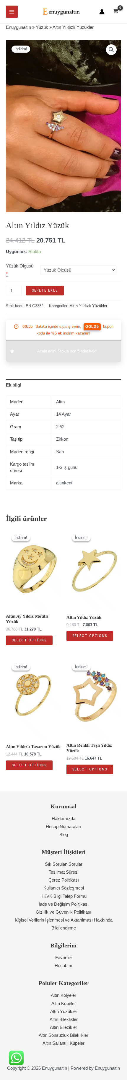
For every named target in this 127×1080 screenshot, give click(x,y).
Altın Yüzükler (63, 1011)
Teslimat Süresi (63, 872)
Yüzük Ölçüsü (19, 266)
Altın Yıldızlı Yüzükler (73, 27)
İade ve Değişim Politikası (64, 904)
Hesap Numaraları (63, 826)
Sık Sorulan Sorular (63, 864)
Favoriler (63, 957)
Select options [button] (29, 640)
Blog (63, 834)
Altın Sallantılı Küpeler (63, 1043)
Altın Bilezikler (63, 1027)
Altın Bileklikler (64, 1019)
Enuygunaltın (18, 27)
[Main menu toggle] (12, 11)
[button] (111, 49)
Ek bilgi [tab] (13, 385)
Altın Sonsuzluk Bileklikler (63, 1035)
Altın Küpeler (63, 1003)
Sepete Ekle (45, 290)
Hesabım (63, 965)
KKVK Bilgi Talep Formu (63, 896)
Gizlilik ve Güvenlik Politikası (63, 912)
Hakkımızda (63, 818)
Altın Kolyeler (63, 995)
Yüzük (42, 27)
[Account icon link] (102, 11)
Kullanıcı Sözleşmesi (63, 888)
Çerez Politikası (63, 880)
